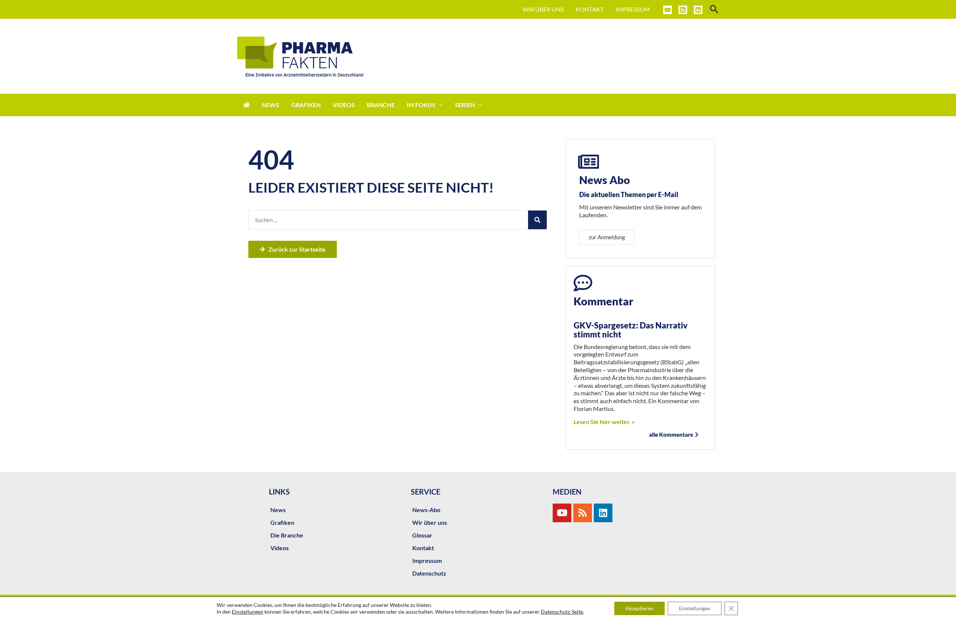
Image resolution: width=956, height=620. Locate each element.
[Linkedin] (698, 10)
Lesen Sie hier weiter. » (604, 421)
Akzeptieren (640, 608)
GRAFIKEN (306, 104)
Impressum (427, 560)
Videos (279, 547)
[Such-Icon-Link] (714, 9)
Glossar (422, 535)
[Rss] (582, 513)
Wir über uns (429, 522)
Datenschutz (429, 573)
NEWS (270, 104)
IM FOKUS (421, 104)
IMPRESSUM (632, 9)
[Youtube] (562, 513)
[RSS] (683, 10)
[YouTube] (667, 10)
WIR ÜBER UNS (543, 9)
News (278, 509)
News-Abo (426, 509)
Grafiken (282, 522)
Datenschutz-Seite (562, 611)
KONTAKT (589, 9)
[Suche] (537, 220)
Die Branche (286, 535)
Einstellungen (247, 611)
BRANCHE (381, 104)
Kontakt (423, 547)
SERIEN (465, 104)
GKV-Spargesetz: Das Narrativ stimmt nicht (630, 329)
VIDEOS (344, 104)
